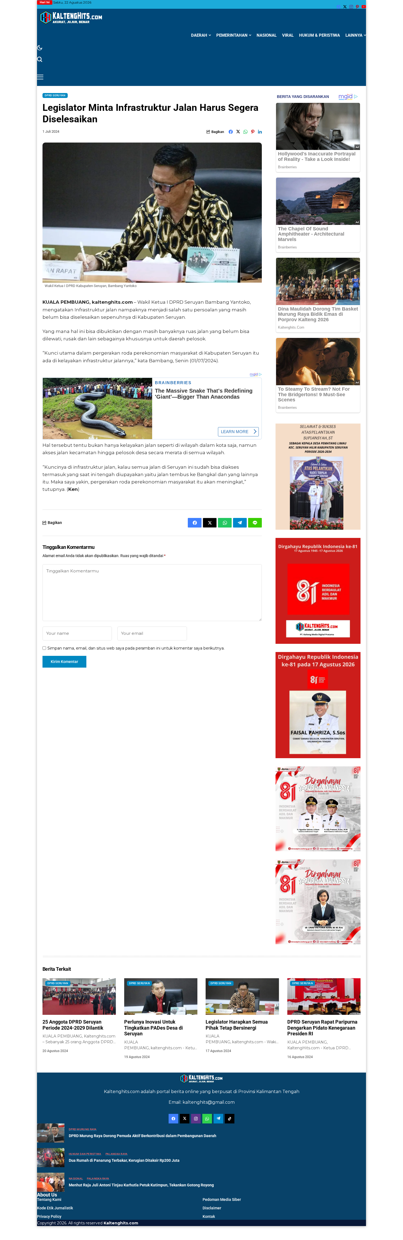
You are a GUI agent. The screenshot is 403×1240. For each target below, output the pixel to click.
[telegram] (218, 1118)
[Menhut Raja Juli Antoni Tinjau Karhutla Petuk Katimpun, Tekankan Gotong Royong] (50, 1182)
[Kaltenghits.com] (71, 17)
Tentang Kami (49, 1199)
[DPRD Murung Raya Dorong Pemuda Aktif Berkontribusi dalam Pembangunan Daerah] (50, 1133)
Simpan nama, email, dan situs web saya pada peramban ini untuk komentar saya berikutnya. (136, 648)
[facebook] (338, 7)
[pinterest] (357, 7)
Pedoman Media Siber (222, 1199)
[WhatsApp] (207, 1118)
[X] (345, 6)
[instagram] (351, 7)
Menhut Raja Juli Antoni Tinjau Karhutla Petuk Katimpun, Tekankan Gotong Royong (141, 1185)
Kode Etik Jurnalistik (55, 1208)
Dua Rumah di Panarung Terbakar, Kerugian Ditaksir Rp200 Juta (124, 1160)
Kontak (209, 1216)
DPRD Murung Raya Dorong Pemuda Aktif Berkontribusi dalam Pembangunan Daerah (142, 1136)
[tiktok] (229, 1118)
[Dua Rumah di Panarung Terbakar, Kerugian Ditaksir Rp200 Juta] (50, 1157)
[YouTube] (364, 6)
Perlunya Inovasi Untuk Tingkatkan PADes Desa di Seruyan (153, 1027)
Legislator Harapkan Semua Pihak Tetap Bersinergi (237, 1025)
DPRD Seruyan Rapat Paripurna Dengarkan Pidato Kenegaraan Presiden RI (322, 1027)
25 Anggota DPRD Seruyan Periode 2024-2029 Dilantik (72, 1025)
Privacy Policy (49, 1216)
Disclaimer (212, 1208)
